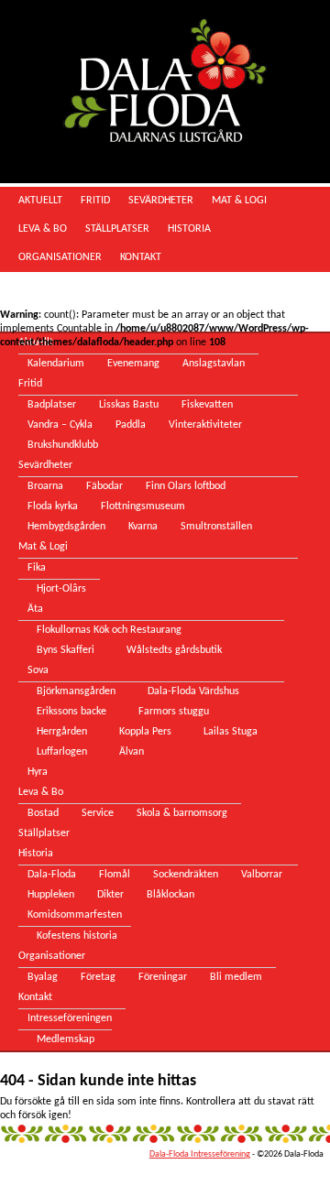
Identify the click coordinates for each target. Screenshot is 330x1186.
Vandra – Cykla (60, 424)
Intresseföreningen (70, 1018)
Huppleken (51, 894)
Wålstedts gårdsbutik (174, 650)
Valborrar (261, 874)
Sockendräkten (185, 874)
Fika (37, 567)
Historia (189, 228)
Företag (98, 977)
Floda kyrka (53, 506)
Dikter (110, 894)
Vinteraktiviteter (205, 424)
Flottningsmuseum (143, 506)
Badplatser (52, 404)
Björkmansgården (76, 691)
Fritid (95, 200)
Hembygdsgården (66, 526)
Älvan (131, 751)
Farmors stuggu (173, 711)
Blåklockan (170, 894)
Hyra (38, 772)
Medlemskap (65, 1039)
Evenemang (133, 363)
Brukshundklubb (63, 445)
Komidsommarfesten (75, 914)
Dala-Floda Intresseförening (199, 1154)
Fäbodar (104, 486)
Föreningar (162, 977)
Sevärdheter (160, 200)
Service (98, 813)
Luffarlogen (62, 751)
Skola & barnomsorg (182, 813)
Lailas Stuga (231, 731)
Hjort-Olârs (61, 588)
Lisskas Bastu (129, 404)
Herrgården (62, 731)
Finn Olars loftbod (186, 486)
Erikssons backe (71, 711)
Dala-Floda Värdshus (193, 691)
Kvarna (143, 526)
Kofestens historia (77, 935)
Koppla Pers (145, 731)
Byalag (43, 977)
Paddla (131, 424)
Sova (38, 670)
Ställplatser (117, 228)
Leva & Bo (42, 228)
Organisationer (60, 257)
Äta (35, 609)
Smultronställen (216, 526)
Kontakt (140, 257)
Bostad (43, 813)
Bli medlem (236, 977)
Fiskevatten (207, 404)
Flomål (114, 874)
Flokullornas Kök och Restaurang (109, 630)
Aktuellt (40, 200)
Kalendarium (56, 363)
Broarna (45, 486)
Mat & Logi (239, 200)
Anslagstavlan (213, 363)
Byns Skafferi (65, 650)
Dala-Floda (52, 874)
